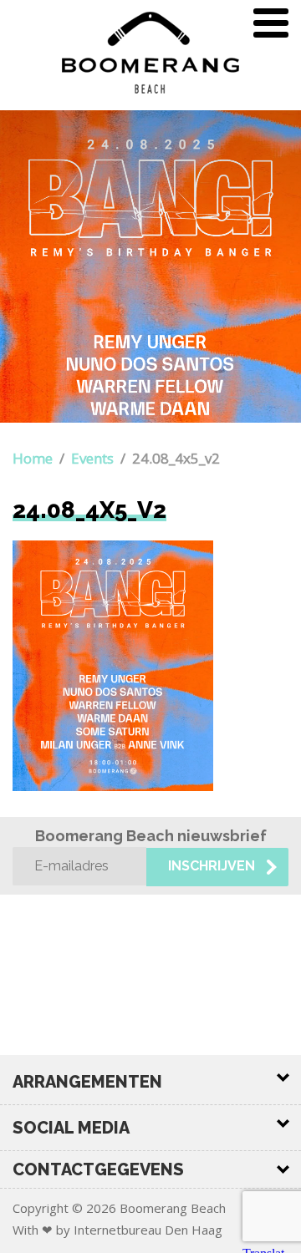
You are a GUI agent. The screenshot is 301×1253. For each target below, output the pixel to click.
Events (92, 458)
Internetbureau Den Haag (148, 1229)
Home (33, 458)
